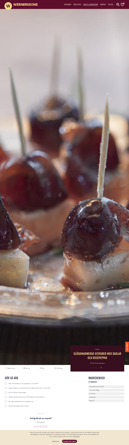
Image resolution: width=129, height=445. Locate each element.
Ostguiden (67, 4)
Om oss (110, 4)
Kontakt (103, 4)
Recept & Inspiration (90, 4)
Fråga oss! (127, 347)
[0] (122, 4)
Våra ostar (77, 4)
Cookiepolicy (76, 436)
